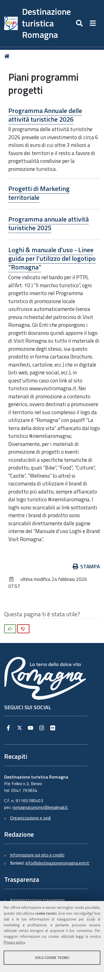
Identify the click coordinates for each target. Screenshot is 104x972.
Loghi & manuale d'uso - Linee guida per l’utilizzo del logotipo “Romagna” (52, 258)
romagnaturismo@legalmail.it (40, 807)
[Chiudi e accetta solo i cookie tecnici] (90, 914)
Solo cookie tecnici (52, 957)
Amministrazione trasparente (37, 900)
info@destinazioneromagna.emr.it (57, 863)
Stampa (90, 566)
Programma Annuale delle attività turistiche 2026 (45, 114)
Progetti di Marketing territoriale (39, 192)
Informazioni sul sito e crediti (37, 854)
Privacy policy (14, 942)
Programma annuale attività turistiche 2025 (48, 223)
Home (8, 56)
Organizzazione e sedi (30, 817)
